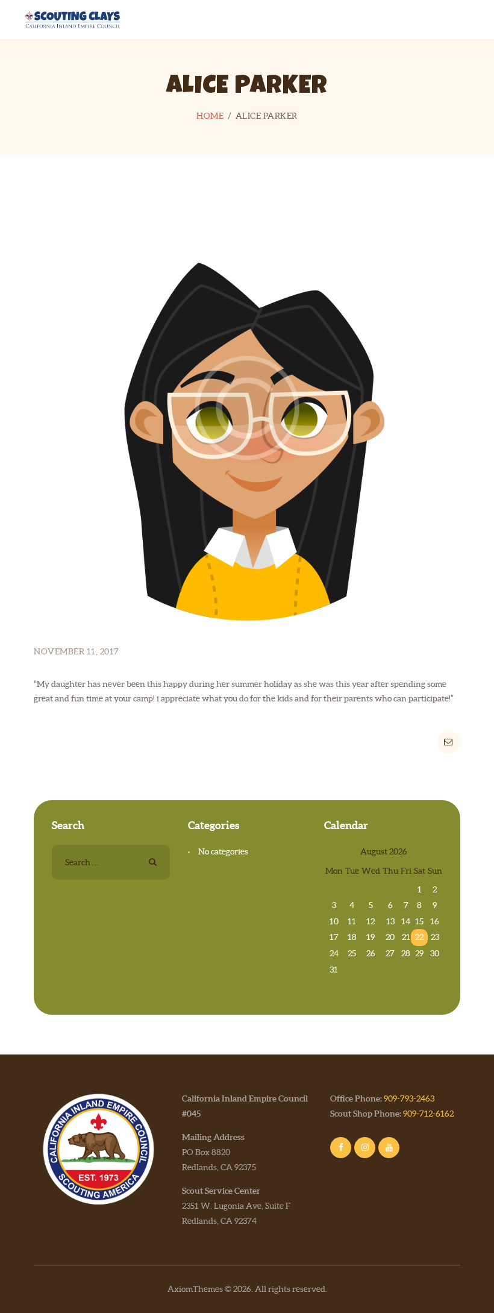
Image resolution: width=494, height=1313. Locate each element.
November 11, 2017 (76, 651)
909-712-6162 (428, 1113)
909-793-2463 (409, 1098)
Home (210, 116)
